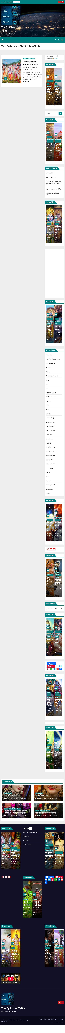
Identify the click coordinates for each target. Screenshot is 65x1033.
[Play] (3, 982)
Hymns (24, 58)
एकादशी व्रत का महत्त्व (5, 953)
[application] (10, 978)
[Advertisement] (54, 273)
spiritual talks (49, 156)
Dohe (47, 380)
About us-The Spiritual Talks (31, 832)
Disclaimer (26, 840)
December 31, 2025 (10, 798)
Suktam (48, 480)
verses (48, 493)
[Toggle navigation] (62, 39)
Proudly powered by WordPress (8, 1020)
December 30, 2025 (42, 798)
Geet (47, 384)
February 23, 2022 (29, 67)
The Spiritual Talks (13, 1008)
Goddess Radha (51, 397)
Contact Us (26, 836)
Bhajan (48, 367)
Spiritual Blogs (50, 455)
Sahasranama (50, 323)
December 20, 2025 (10, 815)
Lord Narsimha (50, 430)
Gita (48, 81)
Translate (56, 58)
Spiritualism (49, 468)
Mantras (48, 443)
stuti (33, 58)
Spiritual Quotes (50, 464)
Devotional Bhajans (52, 376)
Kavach (48, 409)
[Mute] (16, 982)
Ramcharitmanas (51, 139)
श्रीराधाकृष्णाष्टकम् (50, 755)
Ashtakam (49, 355)
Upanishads (49, 489)
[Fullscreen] (18, 982)
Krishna (29, 58)
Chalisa (48, 371)
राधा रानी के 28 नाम (51, 177)
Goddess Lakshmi (51, 392)
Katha (48, 405)
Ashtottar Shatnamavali (53, 359)
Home (41, 1019)
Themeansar (4, 1021)
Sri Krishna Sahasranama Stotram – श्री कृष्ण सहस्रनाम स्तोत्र (53, 183)
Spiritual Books (49, 141)
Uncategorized (50, 485)
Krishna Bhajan (50, 418)
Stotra (48, 472)
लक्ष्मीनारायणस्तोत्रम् (50, 642)
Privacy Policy (27, 844)
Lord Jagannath (50, 426)
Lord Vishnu (49, 439)
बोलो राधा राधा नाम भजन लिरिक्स (54, 189)
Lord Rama (49, 221)
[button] (55, 40)
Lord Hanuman (50, 422)
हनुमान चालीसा (36, 903)
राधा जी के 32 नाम (50, 173)
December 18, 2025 (42, 815)
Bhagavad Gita (49, 79)
